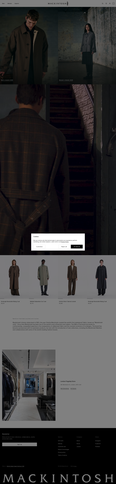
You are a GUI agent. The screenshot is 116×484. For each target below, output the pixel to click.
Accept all (77, 246)
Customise (39, 246)
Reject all (64, 246)
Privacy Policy (65, 241)
